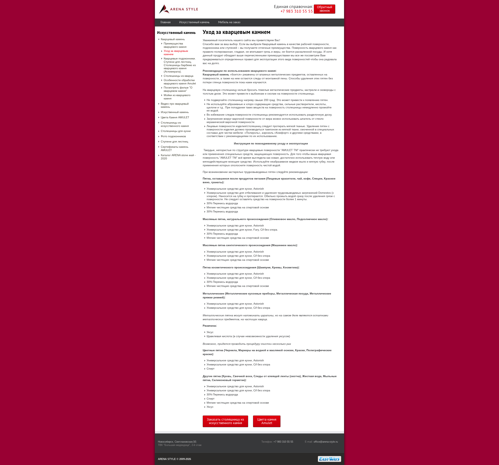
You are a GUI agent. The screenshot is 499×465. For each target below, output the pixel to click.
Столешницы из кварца (178, 75)
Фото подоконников (173, 136)
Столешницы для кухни (176, 131)
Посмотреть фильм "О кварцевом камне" (178, 89)
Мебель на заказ (229, 22)
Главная (165, 22)
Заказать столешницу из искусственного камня (225, 421)
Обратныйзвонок (324, 9)
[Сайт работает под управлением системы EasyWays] (329, 459)
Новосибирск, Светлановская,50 (177, 441)
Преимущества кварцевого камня (175, 45)
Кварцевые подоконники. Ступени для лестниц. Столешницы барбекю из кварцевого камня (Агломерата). (180, 65)
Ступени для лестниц (174, 141)
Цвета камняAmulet (266, 421)
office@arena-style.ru (326, 441)
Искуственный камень (175, 112)
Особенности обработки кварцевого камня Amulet (180, 82)
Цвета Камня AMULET (175, 117)
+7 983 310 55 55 (283, 441)
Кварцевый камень (173, 39)
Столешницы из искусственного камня (175, 124)
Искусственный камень (194, 22)
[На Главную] (178, 9)
